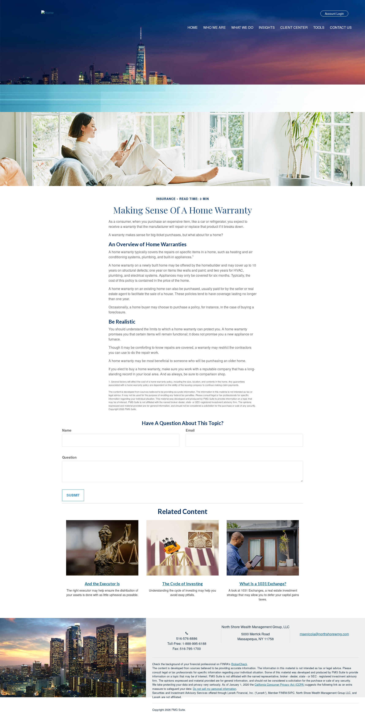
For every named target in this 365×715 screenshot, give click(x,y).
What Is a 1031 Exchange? (263, 583)
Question (69, 457)
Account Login (334, 13)
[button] (214, 27)
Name (66, 430)
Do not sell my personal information (214, 689)
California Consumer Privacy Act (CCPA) (279, 684)
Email (190, 430)
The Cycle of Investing (182, 583)
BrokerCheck (239, 664)
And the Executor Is (102, 583)
